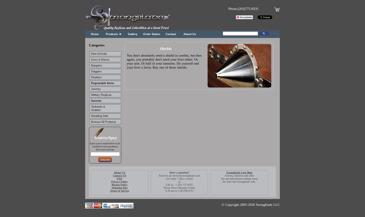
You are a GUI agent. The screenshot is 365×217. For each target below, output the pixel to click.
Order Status (151, 34)
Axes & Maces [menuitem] (100, 59)
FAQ (119, 178)
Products (113, 34)
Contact (171, 34)
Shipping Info (120, 187)
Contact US (119, 175)
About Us (189, 34)
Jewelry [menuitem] (96, 89)
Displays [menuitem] (96, 77)
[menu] (105, 88)
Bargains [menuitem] (96, 65)
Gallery (132, 34)
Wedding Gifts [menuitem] (100, 116)
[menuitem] (105, 83)
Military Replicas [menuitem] (101, 94)
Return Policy (120, 184)
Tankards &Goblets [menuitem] (98, 108)
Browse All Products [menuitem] (103, 121)
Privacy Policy (119, 181)
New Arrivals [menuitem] (99, 53)
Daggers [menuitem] (96, 71)
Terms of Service (119, 190)
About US (119, 172)
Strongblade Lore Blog (239, 172)
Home (95, 34)
